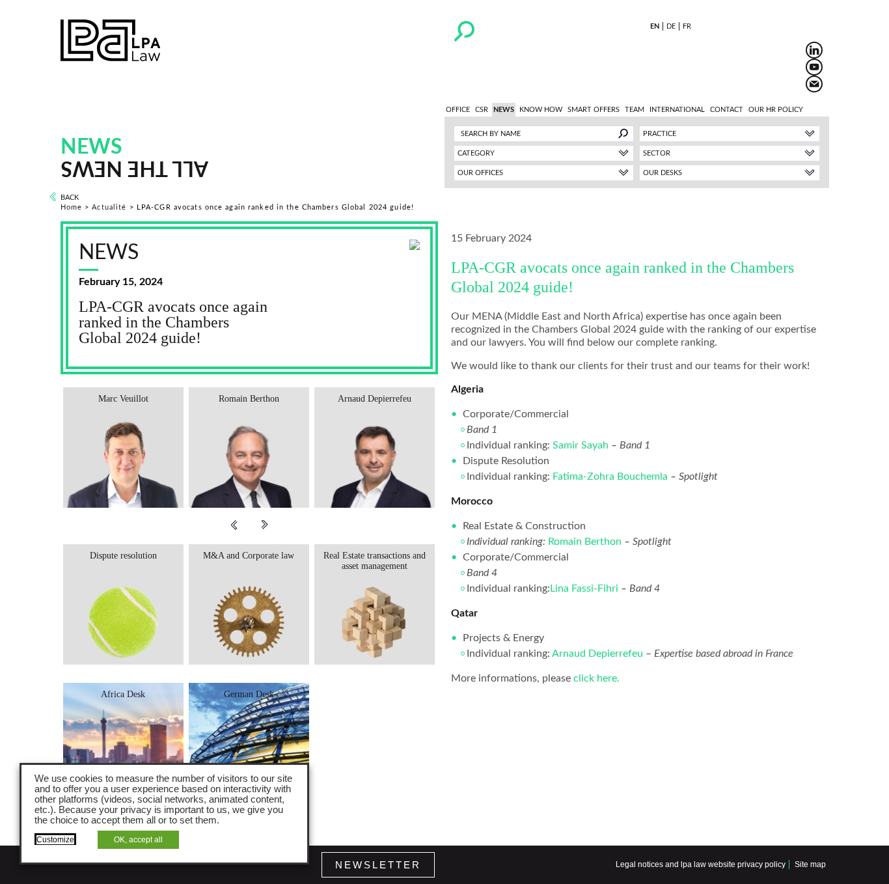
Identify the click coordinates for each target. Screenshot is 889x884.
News (503, 109)
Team (634, 109)
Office (458, 109)
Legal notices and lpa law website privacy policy (701, 864)
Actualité (109, 207)
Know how (540, 109)
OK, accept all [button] (138, 839)
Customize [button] (55, 839)
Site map (810, 864)
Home (71, 207)
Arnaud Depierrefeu (597, 653)
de (671, 26)
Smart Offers (594, 109)
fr (687, 26)
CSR (481, 109)
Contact (726, 109)
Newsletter (378, 864)
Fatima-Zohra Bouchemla (610, 476)
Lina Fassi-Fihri (584, 588)
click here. (596, 678)
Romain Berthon (585, 541)
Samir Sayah (581, 445)
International (677, 109)
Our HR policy (775, 109)
